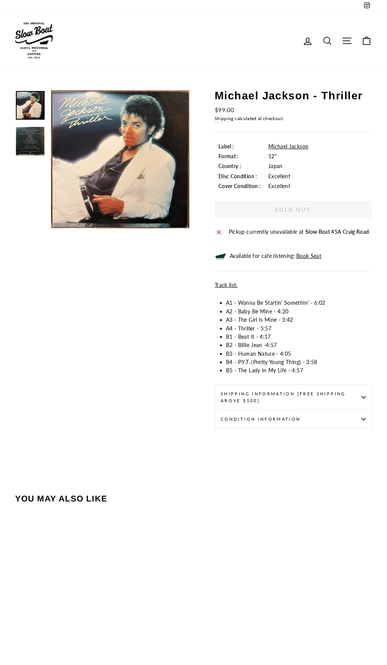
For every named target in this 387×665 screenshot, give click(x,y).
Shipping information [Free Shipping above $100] (283, 397)
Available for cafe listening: (275, 256)
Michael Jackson (288, 146)
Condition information (261, 419)
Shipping (224, 118)
